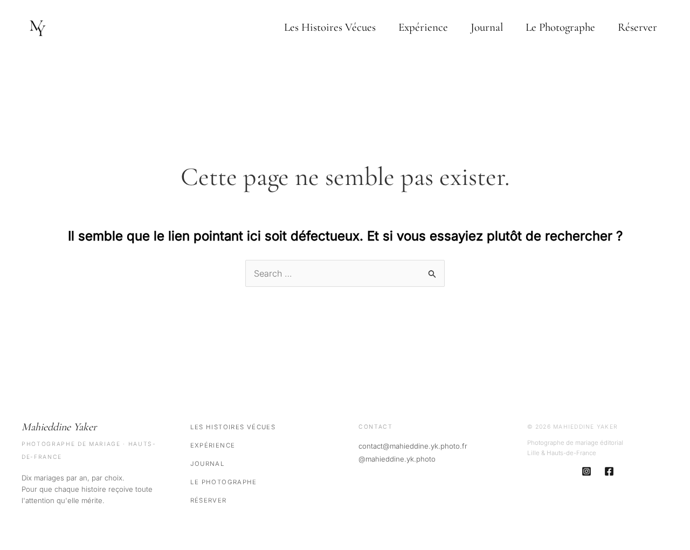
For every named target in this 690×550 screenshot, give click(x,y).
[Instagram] (586, 471)
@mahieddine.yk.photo (397, 459)
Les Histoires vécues (330, 27)
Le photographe (560, 27)
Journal (487, 27)
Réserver (637, 27)
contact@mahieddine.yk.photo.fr (412, 446)
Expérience (423, 27)
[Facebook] (609, 471)
